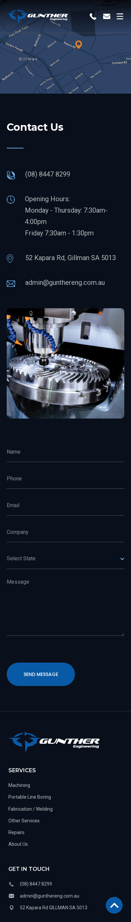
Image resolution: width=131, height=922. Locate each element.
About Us (18, 844)
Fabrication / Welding (30, 809)
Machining (19, 785)
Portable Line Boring (29, 797)
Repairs (16, 832)
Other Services (24, 820)
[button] (118, 16)
